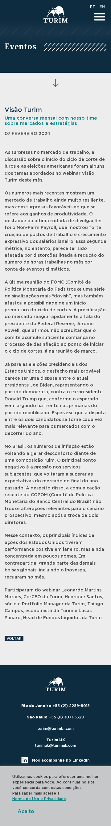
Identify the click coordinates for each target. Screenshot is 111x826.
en (102, 7)
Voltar (14, 638)
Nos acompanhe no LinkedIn (60, 760)
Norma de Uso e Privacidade (39, 799)
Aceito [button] (26, 811)
